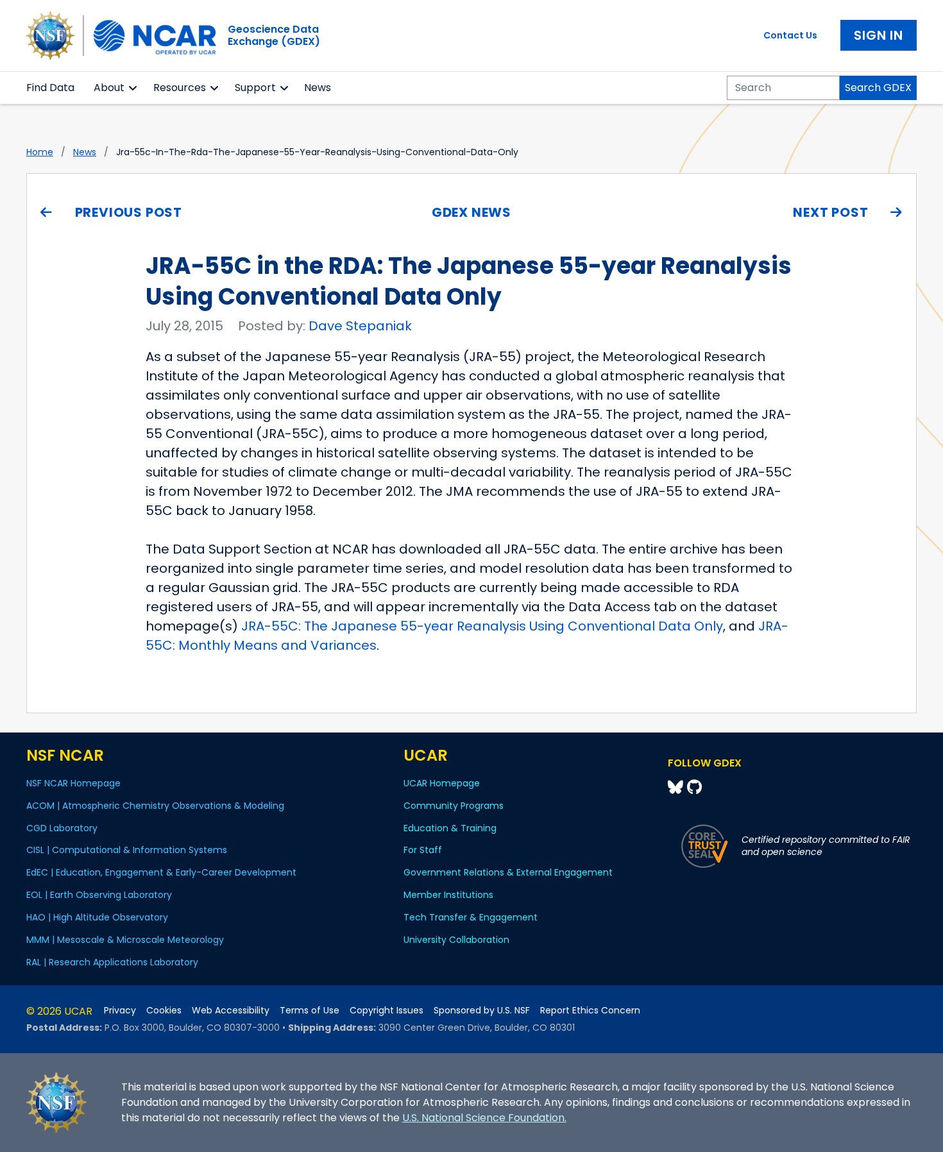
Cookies (164, 1010)
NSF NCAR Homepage (73, 783)
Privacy (120, 1010)
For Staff (423, 849)
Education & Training (450, 828)
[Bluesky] (677, 787)
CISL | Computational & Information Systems (126, 849)
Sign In (878, 35)
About (109, 87)
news (84, 152)
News (317, 87)
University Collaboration (456, 939)
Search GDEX (878, 87)
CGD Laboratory (62, 828)
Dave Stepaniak (360, 326)
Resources (179, 87)
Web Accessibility (230, 1010)
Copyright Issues (386, 1010)
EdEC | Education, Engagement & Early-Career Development (161, 872)
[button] (133, 88)
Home (39, 152)
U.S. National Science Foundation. (484, 1117)
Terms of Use (309, 1010)
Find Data (50, 87)
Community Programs (454, 805)
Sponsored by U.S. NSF (482, 1010)
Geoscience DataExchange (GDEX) (274, 35)
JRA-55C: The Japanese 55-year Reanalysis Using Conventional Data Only (482, 626)
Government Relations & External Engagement (508, 872)
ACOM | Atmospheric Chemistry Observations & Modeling (155, 805)
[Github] (694, 787)
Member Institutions (448, 894)
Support (255, 87)
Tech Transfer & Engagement (471, 917)
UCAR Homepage (442, 783)
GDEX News (471, 212)
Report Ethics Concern (590, 1010)
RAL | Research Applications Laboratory (112, 962)
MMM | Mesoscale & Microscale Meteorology (125, 939)
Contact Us (790, 35)
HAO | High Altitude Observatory (97, 917)
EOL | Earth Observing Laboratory (99, 894)
